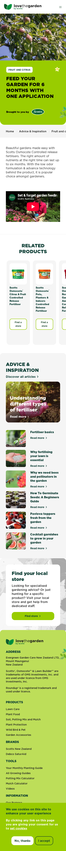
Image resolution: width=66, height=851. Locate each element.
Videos (10, 788)
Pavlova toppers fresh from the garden (42, 518)
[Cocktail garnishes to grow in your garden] (16, 541)
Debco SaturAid (16, 754)
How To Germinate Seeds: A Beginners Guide (44, 497)
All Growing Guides (18, 773)
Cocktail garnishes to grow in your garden (44, 538)
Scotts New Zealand (19, 749)
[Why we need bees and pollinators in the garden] (16, 479)
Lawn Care (12, 709)
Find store (31, 616)
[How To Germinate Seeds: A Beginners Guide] (16, 500)
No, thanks (22, 841)
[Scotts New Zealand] (38, 111)
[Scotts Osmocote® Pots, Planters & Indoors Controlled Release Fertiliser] (44, 273)
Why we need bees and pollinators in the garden (44, 476)
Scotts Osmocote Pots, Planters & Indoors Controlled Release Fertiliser (42, 299)
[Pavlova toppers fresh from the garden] (16, 520)
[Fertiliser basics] (16, 438)
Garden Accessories (18, 735)
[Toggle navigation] (60, 6)
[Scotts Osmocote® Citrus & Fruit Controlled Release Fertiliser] (18, 273)
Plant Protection (16, 724)
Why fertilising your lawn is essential (41, 456)
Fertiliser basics (42, 432)
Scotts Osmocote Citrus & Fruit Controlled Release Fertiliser (18, 296)
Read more (19, 416)
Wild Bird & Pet (15, 730)
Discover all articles (21, 376)
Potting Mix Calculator (20, 778)
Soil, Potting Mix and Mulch (23, 719)
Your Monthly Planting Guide (24, 768)
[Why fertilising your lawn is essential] (16, 459)
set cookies (18, 828)
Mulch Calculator (16, 783)
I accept (44, 841)
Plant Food (13, 714)
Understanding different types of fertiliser (28, 403)
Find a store (18, 324)
